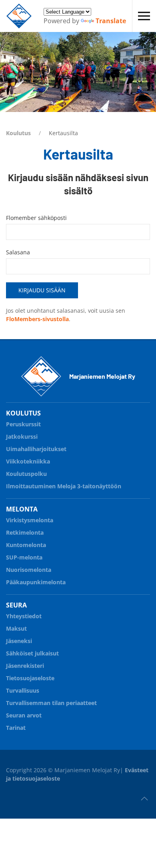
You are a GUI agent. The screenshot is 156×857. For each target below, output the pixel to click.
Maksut (16, 628)
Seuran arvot (24, 715)
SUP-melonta (24, 557)
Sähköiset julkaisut (32, 653)
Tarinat (16, 727)
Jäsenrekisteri (25, 665)
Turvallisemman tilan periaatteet (51, 703)
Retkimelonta (25, 532)
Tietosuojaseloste (30, 678)
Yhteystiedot (24, 616)
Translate (111, 20)
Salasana (18, 252)
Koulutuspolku (26, 473)
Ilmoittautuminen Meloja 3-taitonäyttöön (63, 486)
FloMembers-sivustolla (37, 319)
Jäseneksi (19, 641)
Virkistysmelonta (29, 520)
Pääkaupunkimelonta (36, 582)
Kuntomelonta (26, 545)
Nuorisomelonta (28, 569)
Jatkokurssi (22, 436)
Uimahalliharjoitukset (36, 449)
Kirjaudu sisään (42, 290)
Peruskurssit (23, 424)
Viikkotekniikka (28, 461)
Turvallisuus (22, 690)
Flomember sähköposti (36, 218)
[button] (144, 16)
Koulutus (18, 133)
